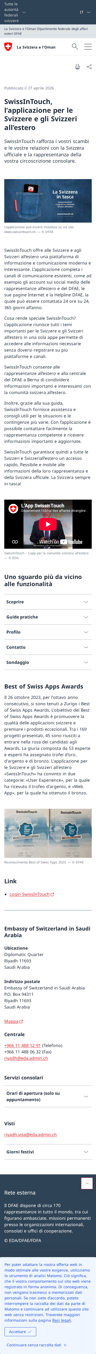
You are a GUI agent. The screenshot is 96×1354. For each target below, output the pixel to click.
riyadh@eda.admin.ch (26, 1058)
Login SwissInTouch (30, 894)
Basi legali (61, 1320)
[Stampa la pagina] (77, 66)
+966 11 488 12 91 (22, 1045)
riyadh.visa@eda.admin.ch (30, 1134)
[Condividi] (89, 66)
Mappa (11, 1021)
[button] (87, 1183)
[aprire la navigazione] (88, 46)
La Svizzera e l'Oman (36, 47)
